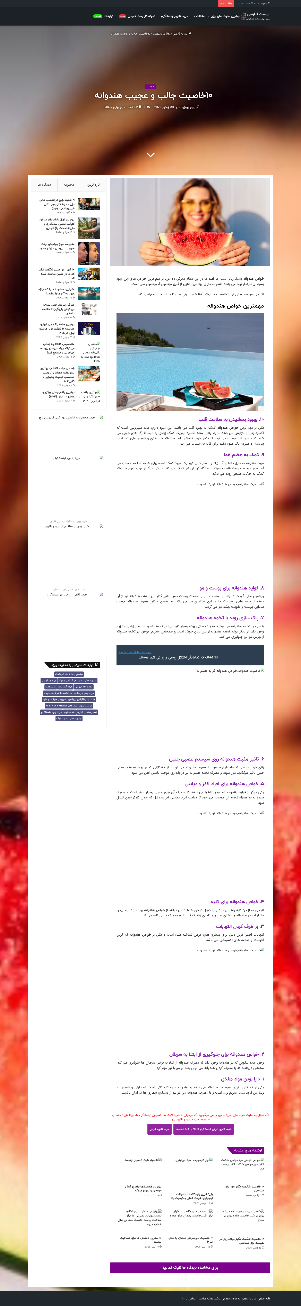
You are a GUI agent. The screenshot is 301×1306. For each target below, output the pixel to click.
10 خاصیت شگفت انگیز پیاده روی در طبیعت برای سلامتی (241, 1241)
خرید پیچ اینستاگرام (51, 712)
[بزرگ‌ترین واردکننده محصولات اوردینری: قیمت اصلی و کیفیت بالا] (190, 1174)
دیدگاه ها (44, 184)
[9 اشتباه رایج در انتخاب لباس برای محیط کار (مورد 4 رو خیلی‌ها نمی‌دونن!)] (89, 204)
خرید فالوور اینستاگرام (174, 16)
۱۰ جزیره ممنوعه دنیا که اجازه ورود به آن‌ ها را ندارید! (56, 291)
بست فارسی (181, 33)
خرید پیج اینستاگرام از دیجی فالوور (68, 521)
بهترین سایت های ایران (225, 16)
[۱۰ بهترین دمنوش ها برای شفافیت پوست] (139, 1221)
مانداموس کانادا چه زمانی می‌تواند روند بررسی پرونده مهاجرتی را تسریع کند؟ (57, 348)
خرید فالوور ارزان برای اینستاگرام (68, 590)
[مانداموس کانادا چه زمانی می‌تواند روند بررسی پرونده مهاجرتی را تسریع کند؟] (89, 352)
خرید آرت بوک (65, 687)
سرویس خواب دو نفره (54, 699)
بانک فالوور (69, 712)
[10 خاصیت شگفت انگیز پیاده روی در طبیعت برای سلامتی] (241, 1222)
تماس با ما (189, 1298)
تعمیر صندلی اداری (87, 712)
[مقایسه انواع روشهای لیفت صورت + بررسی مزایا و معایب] (89, 253)
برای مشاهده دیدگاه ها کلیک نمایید (190, 1267)
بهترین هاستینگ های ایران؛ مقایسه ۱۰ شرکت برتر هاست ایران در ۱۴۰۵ (57, 329)
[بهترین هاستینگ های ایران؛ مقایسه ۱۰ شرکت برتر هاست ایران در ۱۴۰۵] (89, 328)
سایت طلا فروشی (84, 687)
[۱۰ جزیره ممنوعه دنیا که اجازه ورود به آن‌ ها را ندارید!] (89, 293)
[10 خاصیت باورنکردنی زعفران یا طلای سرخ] (190, 1221)
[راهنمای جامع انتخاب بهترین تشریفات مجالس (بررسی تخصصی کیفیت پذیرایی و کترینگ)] (89, 373)
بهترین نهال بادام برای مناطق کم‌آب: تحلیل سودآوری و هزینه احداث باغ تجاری (57, 224)
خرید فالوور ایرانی (159, 1129)
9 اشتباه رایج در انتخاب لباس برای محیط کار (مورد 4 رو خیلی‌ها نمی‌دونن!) (57, 204)
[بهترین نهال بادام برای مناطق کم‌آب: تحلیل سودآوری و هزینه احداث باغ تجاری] (89, 228)
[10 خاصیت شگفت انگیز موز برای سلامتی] (241, 1170)
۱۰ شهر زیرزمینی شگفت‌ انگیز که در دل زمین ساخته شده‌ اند (56, 274)
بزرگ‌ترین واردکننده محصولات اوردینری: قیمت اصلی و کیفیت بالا (192, 1196)
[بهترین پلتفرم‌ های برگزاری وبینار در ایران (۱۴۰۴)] (89, 396)
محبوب (69, 184)
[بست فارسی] (255, 16)
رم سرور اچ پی (49, 680)
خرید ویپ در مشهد (84, 693)
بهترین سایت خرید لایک (69, 718)
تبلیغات (104, 16)
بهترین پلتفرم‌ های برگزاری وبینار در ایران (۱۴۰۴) (58, 394)
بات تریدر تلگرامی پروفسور (81, 699)
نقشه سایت (206, 1298)
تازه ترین (93, 184)
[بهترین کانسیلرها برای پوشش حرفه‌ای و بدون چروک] (139, 1170)
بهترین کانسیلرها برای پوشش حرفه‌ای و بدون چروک (143, 1189)
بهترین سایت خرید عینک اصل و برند (77, 680)
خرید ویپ (50, 687)
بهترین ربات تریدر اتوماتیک (69, 674)
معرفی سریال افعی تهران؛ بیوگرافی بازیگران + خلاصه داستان (58, 309)
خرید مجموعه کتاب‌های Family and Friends (69, 706)
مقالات (200, 16)
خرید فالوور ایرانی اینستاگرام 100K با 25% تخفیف (204, 1129)
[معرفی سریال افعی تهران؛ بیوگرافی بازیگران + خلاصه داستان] (89, 309)
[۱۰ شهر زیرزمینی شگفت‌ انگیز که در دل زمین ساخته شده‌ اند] (89, 274)
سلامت (157, 33)
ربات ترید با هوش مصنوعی (58, 693)
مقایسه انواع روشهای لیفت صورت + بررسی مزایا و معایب (56, 246)
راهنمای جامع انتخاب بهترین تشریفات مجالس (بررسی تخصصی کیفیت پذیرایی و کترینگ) (57, 375)
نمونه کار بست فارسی (137, 16)
